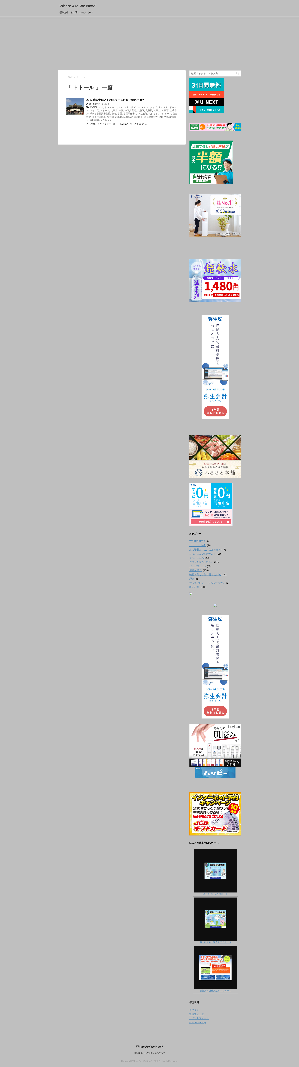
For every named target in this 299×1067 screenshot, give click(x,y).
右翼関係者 (129, 113)
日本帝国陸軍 (99, 116)
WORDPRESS (197, 541)
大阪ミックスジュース (160, 113)
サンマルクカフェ (114, 107)
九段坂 (149, 110)
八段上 (157, 110)
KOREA (93, 107)
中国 (121, 110)
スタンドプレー (132, 107)
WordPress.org (197, 1022)
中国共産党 (130, 110)
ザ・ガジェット (197, 566)
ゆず (101, 107)
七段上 (114, 110)
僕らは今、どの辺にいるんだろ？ (149, 1053)
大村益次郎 (141, 113)
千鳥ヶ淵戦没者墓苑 (100, 113)
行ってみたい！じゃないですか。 (207, 582)
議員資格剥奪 (151, 116)
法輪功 (126, 116)
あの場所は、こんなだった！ (205, 549)
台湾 (114, 113)
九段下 (140, 110)
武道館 (118, 116)
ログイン (194, 1010)
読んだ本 (194, 587)
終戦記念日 (137, 116)
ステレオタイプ (149, 107)
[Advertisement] (149, 44)
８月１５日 (106, 120)
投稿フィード (196, 1014)
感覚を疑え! (195, 570)
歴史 (107, 104)
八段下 (165, 110)
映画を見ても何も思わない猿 (205, 574)
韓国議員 (94, 120)
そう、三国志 (196, 557)
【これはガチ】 (197, 545)
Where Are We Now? (78, 6)
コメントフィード (199, 1018)
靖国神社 (163, 116)
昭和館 (110, 116)
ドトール (104, 110)
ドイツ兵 (94, 110)
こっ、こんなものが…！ (202, 553)
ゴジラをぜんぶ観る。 (201, 562)
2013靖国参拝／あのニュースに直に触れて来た (115, 99)
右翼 (119, 113)
